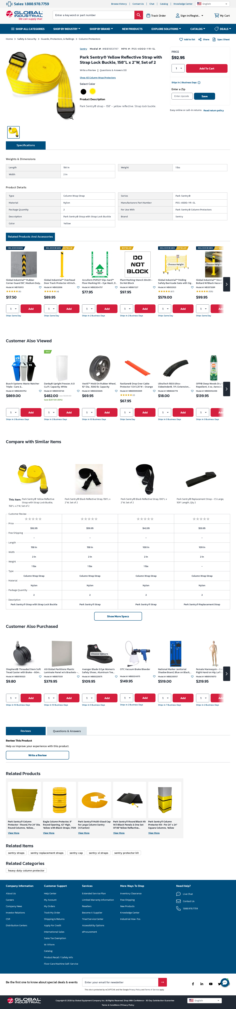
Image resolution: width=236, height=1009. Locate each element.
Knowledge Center (183, 4)
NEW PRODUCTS (132, 29)
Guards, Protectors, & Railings (57, 39)
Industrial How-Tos (130, 919)
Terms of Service (152, 989)
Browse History (119, 4)
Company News (14, 906)
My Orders (49, 906)
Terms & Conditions (111, 1005)
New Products (127, 906)
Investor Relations (15, 912)
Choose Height (176, 264)
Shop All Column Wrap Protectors (98, 77)
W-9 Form (49, 944)
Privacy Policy (135, 989)
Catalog (164, 4)
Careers (10, 900)
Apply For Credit (52, 925)
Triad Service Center (92, 919)
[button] (212, 3)
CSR (8, 919)
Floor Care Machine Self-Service (61, 964)
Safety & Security (26, 39)
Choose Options (99, 654)
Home (9, 39)
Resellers (86, 906)
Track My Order (52, 912)
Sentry (83, 49)
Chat (151, 4)
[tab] (26, 145)
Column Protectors (89, 39)
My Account (50, 900)
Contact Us (138, 4)
